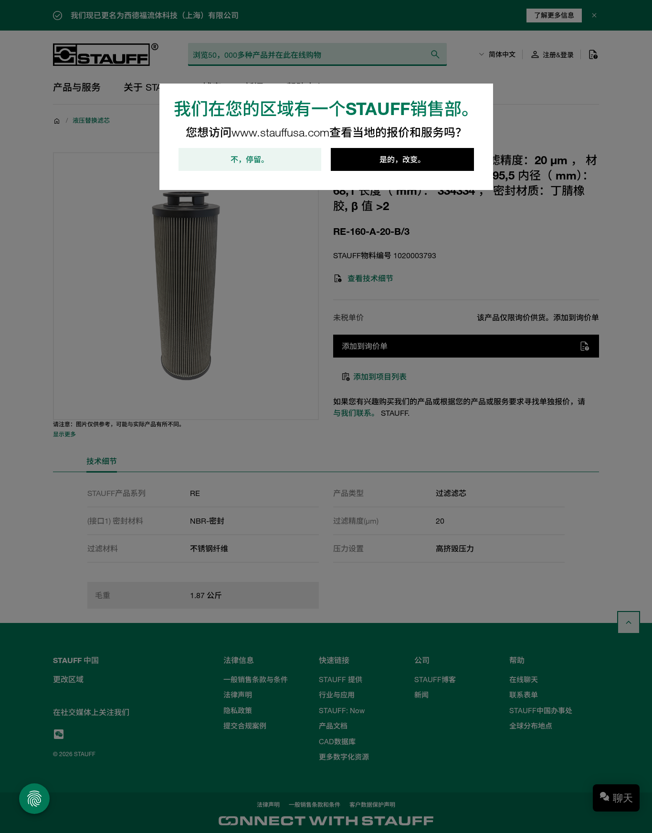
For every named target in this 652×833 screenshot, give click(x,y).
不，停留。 (250, 159)
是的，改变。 (402, 159)
